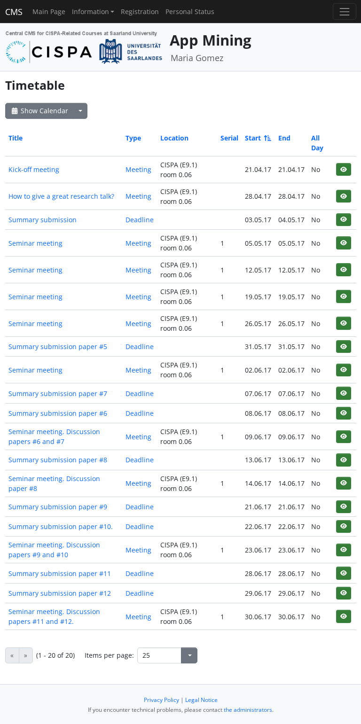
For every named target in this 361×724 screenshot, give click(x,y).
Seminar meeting (35, 243)
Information (90, 11)
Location (174, 137)
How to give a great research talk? (61, 196)
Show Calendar (43, 110)
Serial (229, 137)
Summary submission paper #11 (59, 573)
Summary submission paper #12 (59, 593)
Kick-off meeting (33, 169)
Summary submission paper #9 (57, 506)
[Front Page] (84, 46)
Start (253, 137)
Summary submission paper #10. (60, 526)
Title (15, 137)
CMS (14, 11)
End (284, 137)
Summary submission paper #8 (57, 459)
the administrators (248, 710)
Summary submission (42, 219)
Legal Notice (201, 700)
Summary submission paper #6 (57, 413)
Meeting (138, 169)
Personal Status (189, 11)
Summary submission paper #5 (57, 346)
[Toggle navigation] (344, 11)
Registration (140, 11)
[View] (343, 169)
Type (133, 137)
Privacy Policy (161, 700)
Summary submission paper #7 (57, 393)
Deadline (140, 219)
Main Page (48, 11)
